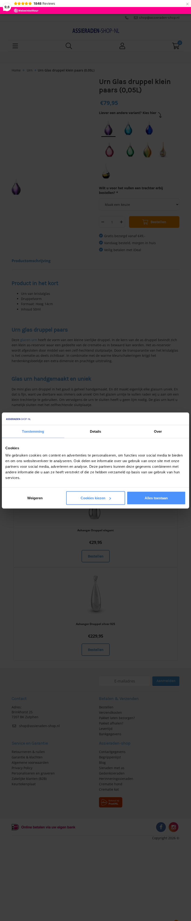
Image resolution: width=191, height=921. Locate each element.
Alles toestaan (156, 498)
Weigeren (35, 498)
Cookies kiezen (93, 498)
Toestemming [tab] (33, 431)
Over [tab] (158, 431)
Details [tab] (95, 431)
